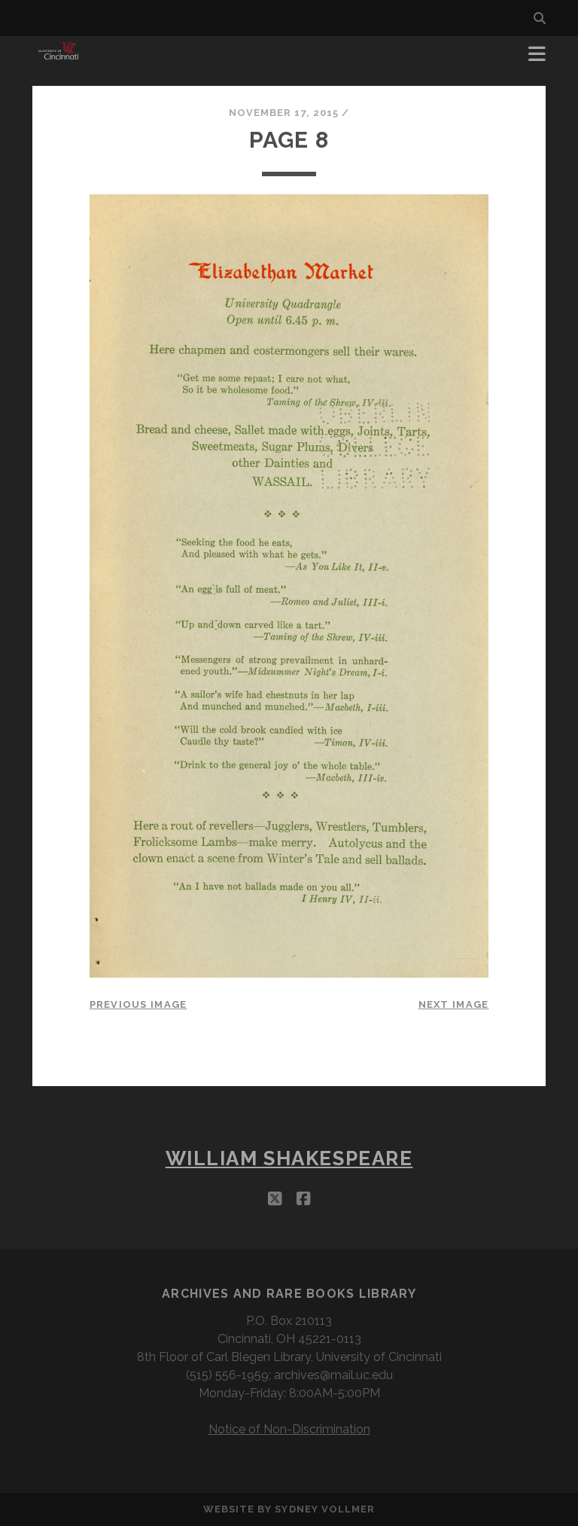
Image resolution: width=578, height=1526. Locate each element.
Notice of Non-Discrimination (289, 1429)
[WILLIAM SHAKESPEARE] (58, 58)
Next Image (453, 1004)
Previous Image (138, 1004)
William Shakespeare (289, 1158)
